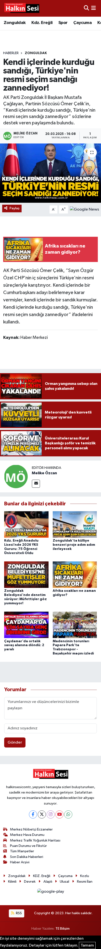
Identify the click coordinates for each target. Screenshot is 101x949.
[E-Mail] (36, 484)
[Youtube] (59, 814)
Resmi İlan (84, 881)
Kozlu (84, 876)
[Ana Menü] (93, 8)
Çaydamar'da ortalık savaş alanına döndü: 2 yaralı (24, 645)
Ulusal (64, 881)
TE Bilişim (62, 928)
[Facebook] (33, 814)
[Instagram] (51, 814)
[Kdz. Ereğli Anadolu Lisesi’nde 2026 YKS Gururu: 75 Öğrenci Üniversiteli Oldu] (26, 524)
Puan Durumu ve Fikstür (28, 846)
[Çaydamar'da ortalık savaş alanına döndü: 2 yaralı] (26, 625)
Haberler (11, 53)
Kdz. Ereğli (41, 23)
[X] (42, 814)
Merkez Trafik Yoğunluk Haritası (35, 840)
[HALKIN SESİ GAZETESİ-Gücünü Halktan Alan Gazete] (21, 8)
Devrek (30, 881)
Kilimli (12, 881)
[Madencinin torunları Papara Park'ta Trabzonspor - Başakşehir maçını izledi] (75, 625)
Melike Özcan (44, 473)
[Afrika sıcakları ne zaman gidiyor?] (75, 574)
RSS (18, 913)
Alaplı (47, 881)
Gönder (15, 742)
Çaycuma (82, 23)
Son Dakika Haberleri (26, 857)
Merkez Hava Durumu (27, 835)
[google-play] (50, 892)
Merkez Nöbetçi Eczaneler (31, 829)
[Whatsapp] (68, 814)
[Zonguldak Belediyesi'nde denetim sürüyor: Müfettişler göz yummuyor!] (26, 574)
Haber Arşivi (19, 862)
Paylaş (15, 208)
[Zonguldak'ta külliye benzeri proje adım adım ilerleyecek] (75, 524)
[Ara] (86, 8)
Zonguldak (15, 23)
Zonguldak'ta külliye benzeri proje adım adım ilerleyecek (74, 545)
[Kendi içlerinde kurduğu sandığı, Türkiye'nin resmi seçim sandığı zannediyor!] (50, 172)
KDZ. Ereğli (41, 876)
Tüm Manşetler (22, 851)
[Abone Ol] (84, 209)
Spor (63, 23)
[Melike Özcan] (16, 476)
